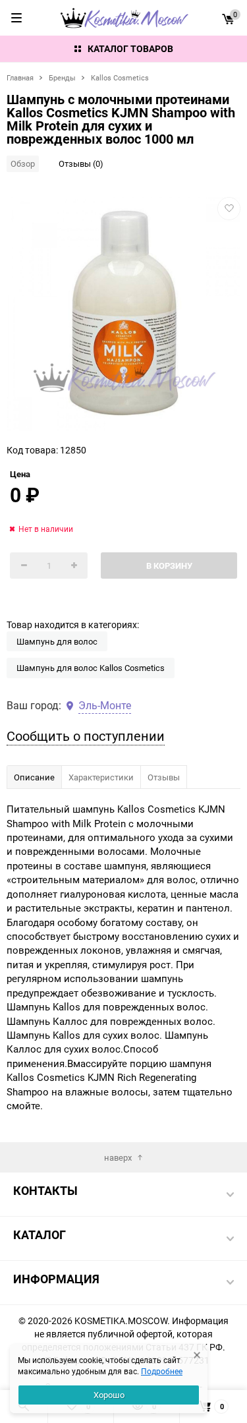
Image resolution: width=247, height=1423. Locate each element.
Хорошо (109, 1395)
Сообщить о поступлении (86, 736)
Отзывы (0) (81, 163)
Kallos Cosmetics (120, 77)
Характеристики (101, 777)
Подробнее (161, 1371)
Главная (20, 77)
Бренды (62, 77)
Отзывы (164, 777)
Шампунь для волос (56, 641)
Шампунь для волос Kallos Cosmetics (90, 668)
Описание (34, 777)
